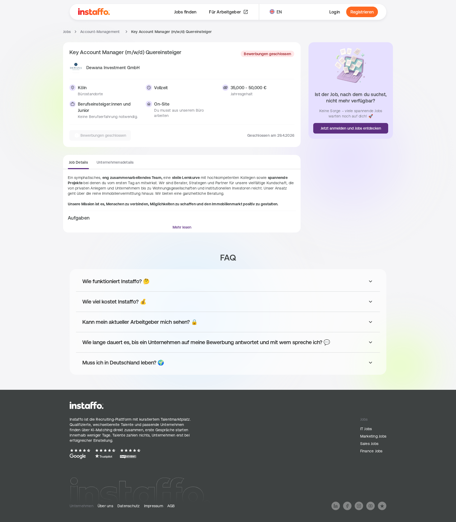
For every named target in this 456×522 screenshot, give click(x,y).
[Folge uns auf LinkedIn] (335, 506)
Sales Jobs (369, 444)
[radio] (78, 164)
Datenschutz (128, 506)
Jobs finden (185, 12)
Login (334, 12)
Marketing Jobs (373, 436)
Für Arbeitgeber (225, 12)
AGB (171, 506)
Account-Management (100, 32)
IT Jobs (366, 429)
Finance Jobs (371, 451)
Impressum (153, 506)
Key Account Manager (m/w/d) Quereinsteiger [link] (171, 32)
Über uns (105, 506)
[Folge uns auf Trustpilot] (382, 506)
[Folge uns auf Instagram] (359, 506)
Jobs (67, 32)
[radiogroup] (101, 164)
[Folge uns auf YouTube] (370, 506)
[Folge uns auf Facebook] (347, 506)
